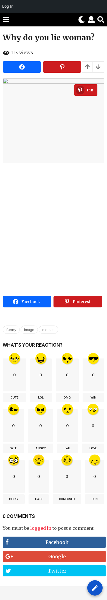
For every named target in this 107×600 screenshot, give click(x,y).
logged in (40, 528)
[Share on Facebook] (22, 67)
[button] (6, 19)
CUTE (14, 397)
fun (95, 499)
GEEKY (13, 499)
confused (67, 499)
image (29, 329)
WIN (93, 397)
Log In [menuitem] (7, 6)
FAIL (68, 448)
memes (48, 329)
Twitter (57, 571)
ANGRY (41, 448)
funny (11, 329)
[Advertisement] (53, 237)
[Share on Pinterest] (62, 67)
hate (39, 499)
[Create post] (95, 588)
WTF (13, 448)
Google (57, 556)
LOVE (93, 448)
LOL (41, 397)
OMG (67, 397)
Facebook (57, 542)
